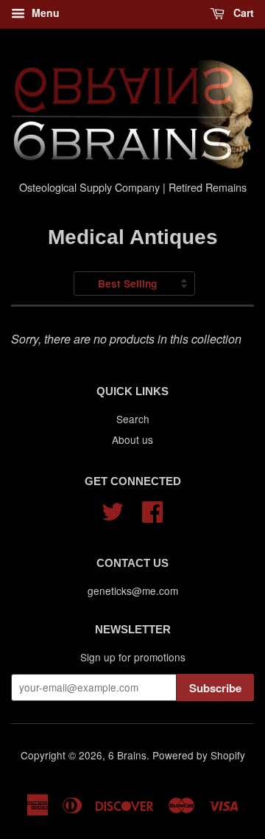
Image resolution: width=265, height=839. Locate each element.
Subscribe (215, 688)
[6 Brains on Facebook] (152, 508)
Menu (44, 12)
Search (132, 418)
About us (132, 439)
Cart (242, 12)
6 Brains (127, 755)
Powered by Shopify (198, 755)
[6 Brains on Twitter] (113, 508)
